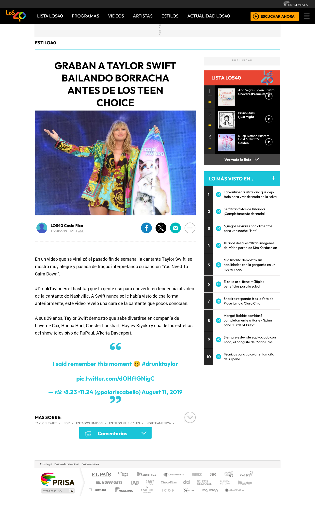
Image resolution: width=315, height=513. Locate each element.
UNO (135, 482)
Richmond (98, 496)
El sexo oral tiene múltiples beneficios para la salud (244, 284)
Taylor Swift (46, 423)
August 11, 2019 (162, 392)
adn (228, 475)
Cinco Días (168, 482)
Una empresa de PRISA (57, 479)
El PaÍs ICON (167, 496)
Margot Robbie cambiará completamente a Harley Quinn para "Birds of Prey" (248, 320)
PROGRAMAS (85, 16)
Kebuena (247, 482)
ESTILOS (169, 16)
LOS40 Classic (214, 482)
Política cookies (90, 464)
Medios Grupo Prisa (57, 491)
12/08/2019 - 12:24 (67, 230)
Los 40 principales (125, 475)
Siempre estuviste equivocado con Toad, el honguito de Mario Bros (250, 339)
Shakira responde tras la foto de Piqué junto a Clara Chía (248, 300)
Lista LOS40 (50, 16)
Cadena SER (196, 475)
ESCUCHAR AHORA (278, 16)
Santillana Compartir (174, 475)
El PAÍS (101, 475)
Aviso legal (46, 464)
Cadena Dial (229, 482)
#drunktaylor (160, 363)
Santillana (148, 475)
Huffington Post (107, 482)
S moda (187, 496)
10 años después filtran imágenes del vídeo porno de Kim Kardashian (250, 245)
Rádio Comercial (254, 496)
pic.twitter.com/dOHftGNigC (115, 378)
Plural (145, 496)
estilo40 (45, 43)
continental (187, 482)
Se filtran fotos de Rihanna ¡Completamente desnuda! (244, 211)
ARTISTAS (143, 16)
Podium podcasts (98, 488)
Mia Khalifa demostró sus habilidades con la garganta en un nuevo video (249, 265)
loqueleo (208, 496)
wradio (149, 482)
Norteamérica (158, 423)
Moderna (122, 496)
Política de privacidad (66, 464)
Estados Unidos (89, 423)
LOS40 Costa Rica (67, 225)
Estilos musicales (124, 423)
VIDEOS (116, 16)
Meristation (232, 496)
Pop (66, 423)
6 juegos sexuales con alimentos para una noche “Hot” (248, 228)
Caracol (246, 475)
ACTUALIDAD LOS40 (208, 16)
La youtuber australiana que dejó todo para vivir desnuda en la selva (250, 194)
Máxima (200, 482)
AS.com (212, 475)
